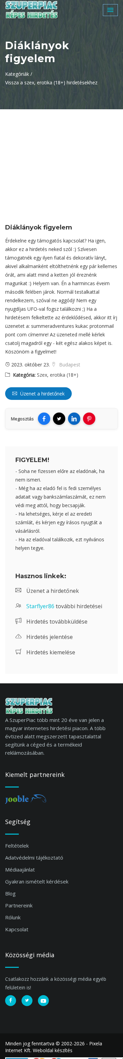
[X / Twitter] (59, 419)
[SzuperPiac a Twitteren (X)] (27, 1000)
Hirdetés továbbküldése (56, 621)
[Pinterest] (89, 419)
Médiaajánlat (20, 869)
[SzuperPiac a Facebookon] (10, 1000)
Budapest (69, 364)
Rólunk (12, 917)
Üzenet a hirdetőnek (42, 393)
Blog (10, 893)
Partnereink (18, 905)
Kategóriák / (18, 74)
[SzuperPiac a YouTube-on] (43, 1000)
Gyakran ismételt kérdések (36, 881)
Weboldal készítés (52, 1050)
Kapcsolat (16, 929)
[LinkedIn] (74, 419)
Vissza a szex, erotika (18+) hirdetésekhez (51, 82)
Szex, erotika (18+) (57, 375)
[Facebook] (44, 419)
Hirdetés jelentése (49, 637)
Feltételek (17, 845)
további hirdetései (64, 606)
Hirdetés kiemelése (50, 652)
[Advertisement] (61, 160)
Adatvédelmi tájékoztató (34, 857)
